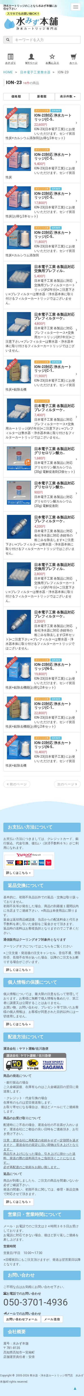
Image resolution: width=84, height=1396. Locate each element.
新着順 (42, 96)
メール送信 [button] (52, 1319)
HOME (8, 72)
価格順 (16, 96)
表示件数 (66, 96)
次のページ (66, 784)
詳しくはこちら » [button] (18, 872)
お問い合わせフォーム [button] (22, 1319)
